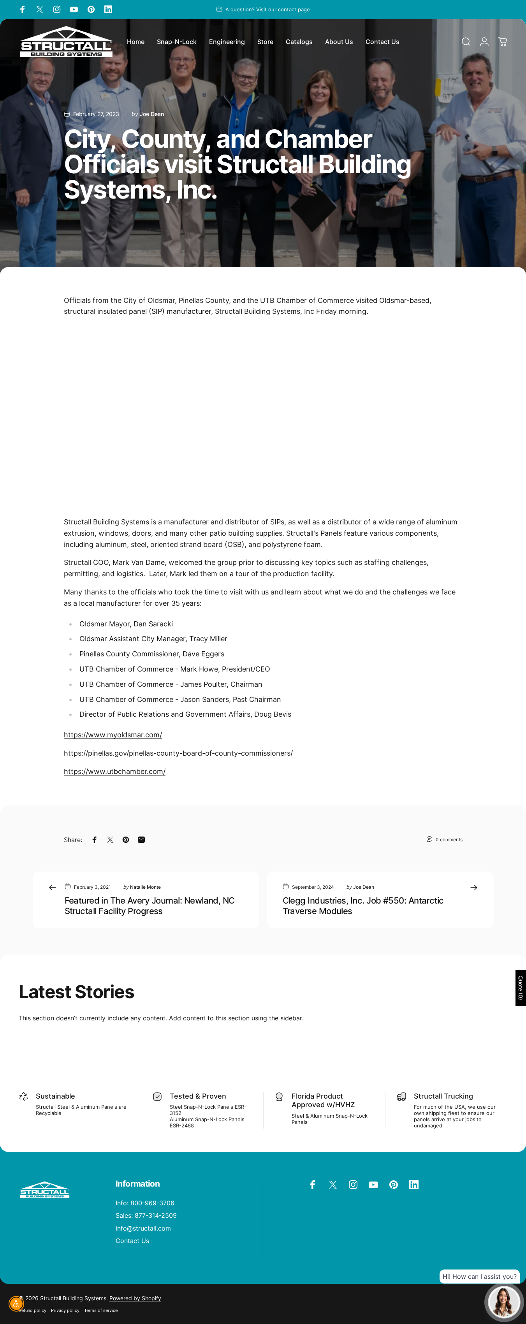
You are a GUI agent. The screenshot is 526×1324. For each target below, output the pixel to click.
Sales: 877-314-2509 (146, 1215)
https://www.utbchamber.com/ (114, 771)
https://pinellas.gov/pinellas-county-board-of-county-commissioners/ (178, 753)
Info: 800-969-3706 (145, 1203)
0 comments (449, 839)
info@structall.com (143, 1228)
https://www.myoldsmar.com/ (113, 735)
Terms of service (101, 1310)
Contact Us (132, 1241)
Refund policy (32, 1310)
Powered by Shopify (135, 1298)
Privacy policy (65, 1310)
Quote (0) (520, 988)
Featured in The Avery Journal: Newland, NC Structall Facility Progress (150, 905)
